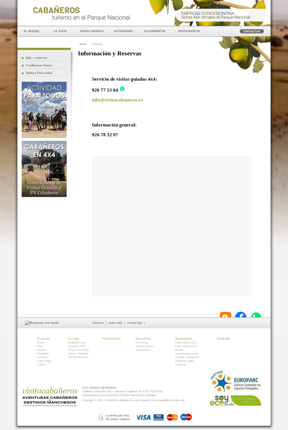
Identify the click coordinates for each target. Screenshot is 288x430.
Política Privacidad (39, 72)
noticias (98, 322)
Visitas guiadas (111, 338)
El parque (43, 338)
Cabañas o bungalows (187, 357)
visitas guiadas (92, 31)
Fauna (40, 342)
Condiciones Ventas (39, 65)
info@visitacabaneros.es (117, 100)
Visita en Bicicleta (78, 349)
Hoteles (179, 349)
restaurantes (189, 31)
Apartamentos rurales (187, 353)
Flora (40, 346)
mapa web (115, 322)
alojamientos (154, 31)
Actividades (143, 338)
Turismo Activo (144, 346)
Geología (42, 357)
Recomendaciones (78, 357)
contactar (134, 322)
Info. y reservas (36, 57)
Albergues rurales (184, 360)
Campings (180, 364)
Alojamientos (183, 338)
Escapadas (223, 338)
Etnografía (43, 353)
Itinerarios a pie (77, 342)
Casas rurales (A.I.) (186, 342)
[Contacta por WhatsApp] (122, 90)
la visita (60, 31)
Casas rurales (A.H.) (186, 346)
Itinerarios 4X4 (76, 346)
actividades (123, 31)
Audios (41, 364)
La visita (73, 338)
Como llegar (44, 360)
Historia (41, 349)
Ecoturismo (142, 342)
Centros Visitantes (78, 353)
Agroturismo (143, 349)
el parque (31, 31)
